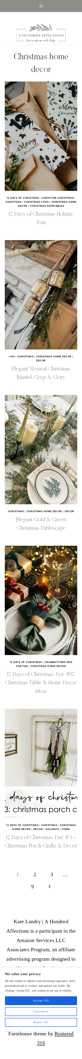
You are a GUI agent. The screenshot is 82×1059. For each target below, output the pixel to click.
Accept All (41, 1000)
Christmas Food (36, 201)
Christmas (13, 201)
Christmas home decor (54, 356)
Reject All (41, 1022)
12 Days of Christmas (23, 197)
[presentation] (41, 136)
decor (41, 360)
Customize (41, 1011)
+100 (12, 356)
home (66, 829)
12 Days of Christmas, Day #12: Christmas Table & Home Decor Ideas (40, 683)
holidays (52, 829)
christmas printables (47, 205)
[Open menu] (41, 6)
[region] (41, 999)
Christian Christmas (58, 197)
